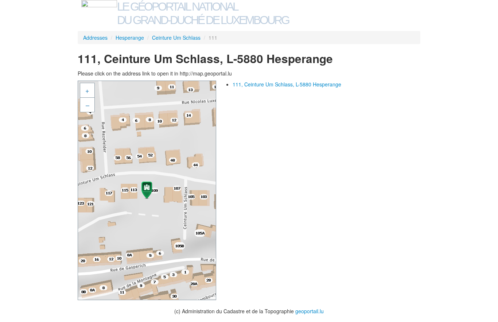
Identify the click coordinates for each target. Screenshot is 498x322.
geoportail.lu (309, 311)
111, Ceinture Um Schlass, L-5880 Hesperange (287, 84)
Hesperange (130, 37)
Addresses (95, 37)
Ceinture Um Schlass (176, 37)
